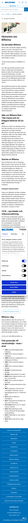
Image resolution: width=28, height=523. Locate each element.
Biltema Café (14, 434)
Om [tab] (23, 234)
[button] (14, 5)
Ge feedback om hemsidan (14, 496)
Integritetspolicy (14, 476)
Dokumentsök (14, 472)
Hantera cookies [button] (14, 480)
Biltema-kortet (14, 455)
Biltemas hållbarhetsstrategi (11, 311)
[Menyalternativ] (2, 2)
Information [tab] (14, 234)
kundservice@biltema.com (14, 512)
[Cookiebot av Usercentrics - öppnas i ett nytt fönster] (19, 230)
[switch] (24, 266)
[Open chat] (24, 519)
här (21, 336)
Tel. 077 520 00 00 (14, 510)
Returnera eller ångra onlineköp (14, 501)
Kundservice (14, 447)
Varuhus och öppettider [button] (14, 430)
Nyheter (14, 488)
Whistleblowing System (14, 484)
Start (3, 14)
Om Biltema (8, 14)
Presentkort (14, 451)
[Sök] (26, 9)
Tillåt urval (14, 287)
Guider (14, 443)
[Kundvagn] (25, 2)
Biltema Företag (14, 459)
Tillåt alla (14, 282)
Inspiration (14, 492)
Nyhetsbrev (14, 438)
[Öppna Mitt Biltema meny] (19, 2)
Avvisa (14, 292)
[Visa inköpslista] (22, 2)
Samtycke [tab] (5, 234)
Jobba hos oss (14, 467)
